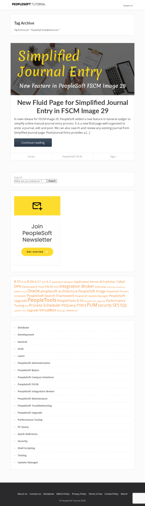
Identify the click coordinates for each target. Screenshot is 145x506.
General (22, 341)
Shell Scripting (26, 448)
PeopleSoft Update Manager (91, 296)
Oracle (33, 291)
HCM (56, 286)
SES (115, 305)
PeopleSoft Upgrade (30, 412)
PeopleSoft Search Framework (50, 295)
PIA (26, 306)
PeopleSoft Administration (34, 363)
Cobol (120, 281)
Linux (24, 291)
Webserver (72, 310)
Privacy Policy (79, 493)
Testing (22, 455)
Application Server (86, 282)
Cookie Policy (111, 493)
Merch (124, 493)
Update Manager (28, 462)
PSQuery (69, 305)
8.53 (17, 281)
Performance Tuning (30, 419)
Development (26, 334)
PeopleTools (42, 299)
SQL (123, 305)
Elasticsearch (30, 286)
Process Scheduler (45, 305)
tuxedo (17, 310)
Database (23, 327)
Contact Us (128, 6)
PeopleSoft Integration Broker (36, 391)
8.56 (30, 281)
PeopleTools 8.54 (70, 300)
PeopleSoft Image (92, 291)
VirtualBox (47, 309)
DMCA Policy (63, 493)
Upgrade (33, 310)
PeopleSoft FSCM (72, 156)
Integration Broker (76, 286)
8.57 (38, 282)
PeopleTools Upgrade (94, 301)
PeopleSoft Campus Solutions (36, 377)
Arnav (31, 156)
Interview (100, 286)
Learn (17, 291)
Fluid (41, 286)
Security (105, 305)
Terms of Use (95, 493)
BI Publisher (108, 282)
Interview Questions (116, 287)
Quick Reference (27, 434)
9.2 (49, 282)
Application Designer (62, 282)
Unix (24, 310)
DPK (17, 286)
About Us (22, 493)
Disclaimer (48, 493)
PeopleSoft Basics (28, 370)
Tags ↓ (113, 156)
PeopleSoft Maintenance (32, 398)
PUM (92, 305)
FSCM (49, 287)
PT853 (81, 305)
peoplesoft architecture (59, 291)
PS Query (23, 427)
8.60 (44, 282)
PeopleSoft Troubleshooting (35, 405)
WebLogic (61, 310)
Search (18, 177)
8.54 (24, 282)
